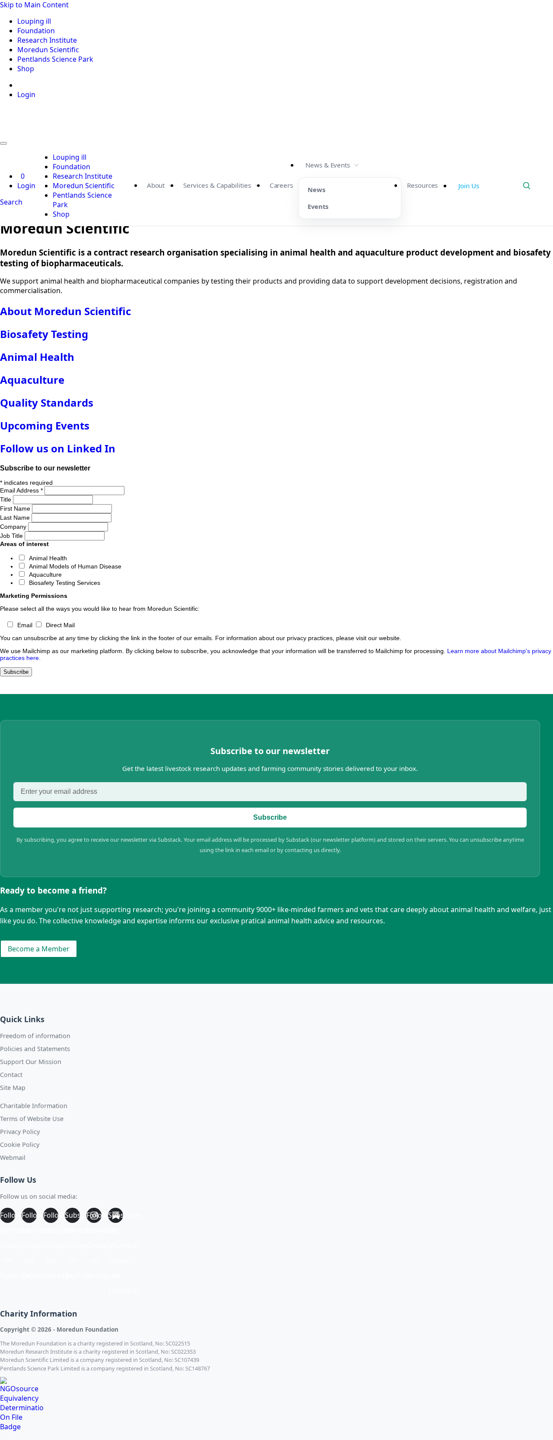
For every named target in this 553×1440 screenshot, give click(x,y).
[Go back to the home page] (38, 131)
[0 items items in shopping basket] (18, 85)
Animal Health (48, 558)
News (316, 189)
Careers (281, 185)
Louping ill (34, 21)
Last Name (16, 517)
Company (14, 526)
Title (6, 499)
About (156, 185)
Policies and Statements (35, 1049)
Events (318, 206)
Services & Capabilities (217, 185)
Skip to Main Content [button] (34, 4)
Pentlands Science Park (55, 59)
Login (26, 94)
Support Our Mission (30, 1062)
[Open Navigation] (3, 143)
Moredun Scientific (48, 49)
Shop (25, 68)
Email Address (21, 490)
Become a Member (39, 949)
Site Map (12, 1087)
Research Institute (47, 40)
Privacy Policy (20, 1131)
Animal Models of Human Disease (75, 566)
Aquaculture (45, 574)
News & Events (327, 165)
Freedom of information (35, 1036)
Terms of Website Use (32, 1119)
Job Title (12, 535)
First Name (16, 508)
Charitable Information (33, 1106)
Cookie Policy (19, 1144)
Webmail (12, 1157)
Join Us (468, 185)
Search (542, 185)
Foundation (36, 30)
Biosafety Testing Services (64, 582)
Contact (11, 1075)
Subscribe (270, 817)
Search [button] (11, 202)
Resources (422, 185)
